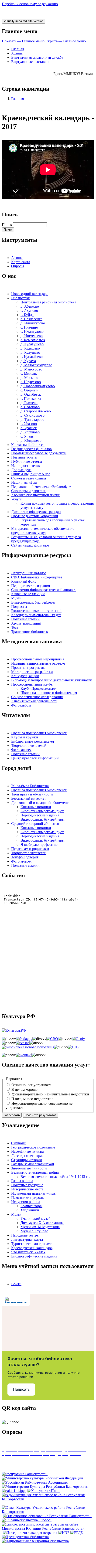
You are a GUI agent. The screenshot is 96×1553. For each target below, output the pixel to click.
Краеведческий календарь (31, 1248)
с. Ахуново (29, 311)
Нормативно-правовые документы (38, 453)
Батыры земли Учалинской (32, 1164)
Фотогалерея (21, 750)
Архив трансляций (26, 623)
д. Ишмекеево (32, 336)
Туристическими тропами (31, 1244)
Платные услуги (24, 457)
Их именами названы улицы (33, 1193)
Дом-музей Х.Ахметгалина (42, 1223)
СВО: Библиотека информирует (36, 577)
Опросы (17, 266)
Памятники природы (28, 1198)
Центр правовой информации (35, 758)
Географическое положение (33, 1147)
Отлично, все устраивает (31, 1085)
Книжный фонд (23, 581)
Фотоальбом (21, 705)
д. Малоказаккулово (36, 365)
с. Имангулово (32, 331)
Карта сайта (20, 262)
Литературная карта (27, 1239)
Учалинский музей (36, 1218)
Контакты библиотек (28, 445)
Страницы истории (26, 1160)
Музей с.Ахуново (34, 1231)
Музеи (16, 598)
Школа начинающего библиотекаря (49, 693)
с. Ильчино (29, 327)
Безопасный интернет (28, 798)
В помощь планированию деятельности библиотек (51, 680)
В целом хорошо (24, 1089)
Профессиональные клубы (32, 684)
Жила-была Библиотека (30, 786)
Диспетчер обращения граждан (36, 512)
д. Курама (28, 361)
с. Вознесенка (31, 319)
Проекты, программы (28, 667)
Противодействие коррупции (34, 516)
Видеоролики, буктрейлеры (33, 602)
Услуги (16, 499)
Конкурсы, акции (25, 676)
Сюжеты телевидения (28, 478)
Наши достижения (26, 466)
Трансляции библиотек (29, 632)
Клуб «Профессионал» (39, 688)
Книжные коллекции (28, 594)
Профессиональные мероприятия (37, 659)
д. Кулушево (30, 352)
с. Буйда (27, 315)
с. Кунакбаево (32, 357)
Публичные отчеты (26, 461)
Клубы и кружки (24, 737)
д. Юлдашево (31, 440)
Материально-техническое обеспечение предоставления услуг (42, 531)
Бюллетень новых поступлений (36, 611)
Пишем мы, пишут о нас (30, 474)
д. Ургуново (30, 432)
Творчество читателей (28, 746)
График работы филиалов (31, 449)
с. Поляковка (31, 399)
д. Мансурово (31, 369)
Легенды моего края (27, 1156)
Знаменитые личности (29, 1168)
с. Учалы (27, 436)
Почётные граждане (27, 1185)
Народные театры (25, 1235)
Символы (18, 1143)
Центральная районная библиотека (48, 302)
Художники (30, 1210)
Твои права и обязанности (32, 794)
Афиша (17, 53)
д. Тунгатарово (32, 419)
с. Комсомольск (33, 340)
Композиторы (31, 1206)
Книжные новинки (36, 807)
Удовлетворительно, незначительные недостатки (50, 1094)
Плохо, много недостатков (32, 1099)
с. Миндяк (29, 373)
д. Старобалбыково (36, 411)
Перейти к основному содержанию (30, 4)
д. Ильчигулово (33, 323)
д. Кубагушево (32, 344)
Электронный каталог (28, 573)
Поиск (7, 225)
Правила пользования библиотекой (39, 733)
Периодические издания (30, 586)
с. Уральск (29, 428)
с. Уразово (29, 424)
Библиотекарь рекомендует (32, 741)
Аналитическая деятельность (34, 701)
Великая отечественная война (35, 1172)
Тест (14, 627)
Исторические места (27, 1189)
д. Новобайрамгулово (38, 386)
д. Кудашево (30, 348)
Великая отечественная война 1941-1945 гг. (55, 1177)
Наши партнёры (24, 482)
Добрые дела (21, 470)
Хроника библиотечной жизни (35, 495)
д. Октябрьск (31, 394)
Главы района (22, 1181)
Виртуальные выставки (30, 62)
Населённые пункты (27, 1151)
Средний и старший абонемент (36, 824)
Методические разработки (32, 672)
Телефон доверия (24, 857)
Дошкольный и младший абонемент (40, 803)
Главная (17, 49)
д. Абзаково (30, 306)
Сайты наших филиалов (30, 545)
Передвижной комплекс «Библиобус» (41, 487)
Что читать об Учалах (28, 1252)
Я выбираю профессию (39, 844)
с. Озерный (29, 390)
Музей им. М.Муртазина (40, 1227)
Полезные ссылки (25, 619)
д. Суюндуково (33, 415)
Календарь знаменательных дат (36, 615)
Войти (16, 1284)
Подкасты (19, 606)
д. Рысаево (29, 403)
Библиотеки (20, 298)
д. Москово (29, 378)
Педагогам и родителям (30, 849)
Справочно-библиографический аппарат (43, 590)
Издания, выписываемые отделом (38, 663)
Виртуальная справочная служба (37, 57)
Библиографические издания (34, 1256)
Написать (21, 1389)
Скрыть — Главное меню (65, 41)
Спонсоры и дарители (28, 491)
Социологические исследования (37, 697)
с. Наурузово (31, 382)
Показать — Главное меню (23, 41)
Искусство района (25, 1202)
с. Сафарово (30, 407)
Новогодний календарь (29, 294)
